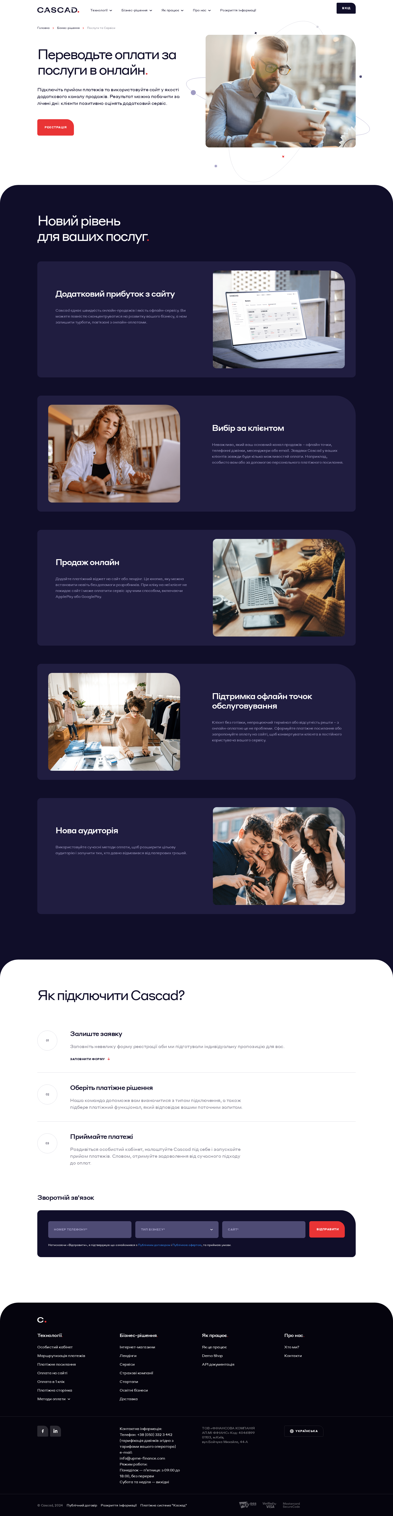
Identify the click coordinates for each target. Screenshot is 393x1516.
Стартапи (129, 1381)
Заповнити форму (87, 1059)
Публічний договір (82, 1505)
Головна (43, 28)
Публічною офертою (187, 1245)
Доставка (129, 1398)
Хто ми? (291, 1346)
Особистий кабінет (55, 1346)
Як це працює (214, 1346)
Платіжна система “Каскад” (163, 1505)
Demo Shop (212, 1355)
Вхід (346, 8)
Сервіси (127, 1364)
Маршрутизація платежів (61, 1355)
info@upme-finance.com (142, 1458)
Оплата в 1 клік (51, 1381)
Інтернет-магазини (137, 1346)
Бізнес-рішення (68, 28)
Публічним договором (154, 1245)
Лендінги (128, 1355)
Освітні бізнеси (134, 1390)
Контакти (293, 1355)
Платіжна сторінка (54, 1390)
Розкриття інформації (238, 10)
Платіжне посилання (56, 1364)
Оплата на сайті (52, 1372)
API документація (218, 1364)
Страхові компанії (136, 1372)
